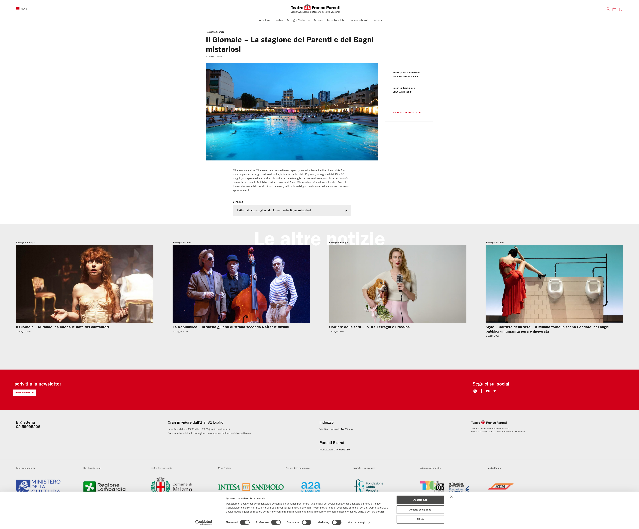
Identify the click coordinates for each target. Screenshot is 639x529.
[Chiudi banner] (451, 497)
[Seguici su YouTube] (487, 391)
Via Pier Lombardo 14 (332, 429)
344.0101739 (342, 449)
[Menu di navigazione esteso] (17, 8)
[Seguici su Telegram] (494, 391)
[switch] (276, 522)
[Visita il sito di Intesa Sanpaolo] (251, 487)
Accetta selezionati (420, 509)
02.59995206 (28, 426)
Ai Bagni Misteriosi (298, 20)
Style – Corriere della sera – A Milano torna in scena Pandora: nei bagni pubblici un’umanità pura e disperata (547, 329)
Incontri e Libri (336, 20)
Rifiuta (420, 519)
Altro (377, 20)
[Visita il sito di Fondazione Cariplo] (453, 487)
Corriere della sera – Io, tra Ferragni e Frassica (369, 326)
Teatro (278, 20)
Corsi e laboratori (360, 20)
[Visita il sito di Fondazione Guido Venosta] (386, 487)
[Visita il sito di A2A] (318, 487)
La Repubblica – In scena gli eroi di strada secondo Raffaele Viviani (231, 326)
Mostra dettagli (356, 522)
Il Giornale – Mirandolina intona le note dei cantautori (62, 326)
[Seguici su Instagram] (475, 391)
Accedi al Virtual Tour (404, 77)
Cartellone (264, 20)
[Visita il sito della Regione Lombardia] (116, 487)
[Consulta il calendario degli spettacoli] (614, 9)
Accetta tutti (420, 499)
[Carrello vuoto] (620, 9)
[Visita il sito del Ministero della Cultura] (49, 487)
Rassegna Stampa (215, 31)
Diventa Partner (401, 92)
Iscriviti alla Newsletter (405, 113)
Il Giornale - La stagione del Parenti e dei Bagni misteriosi (274, 210)
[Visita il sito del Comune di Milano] (183, 487)
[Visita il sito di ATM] (520, 487)
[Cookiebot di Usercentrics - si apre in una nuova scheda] (203, 522)
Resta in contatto (24, 392)
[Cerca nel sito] (608, 9)
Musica (318, 20)
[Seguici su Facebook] (481, 391)
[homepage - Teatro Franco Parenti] (319, 8)
